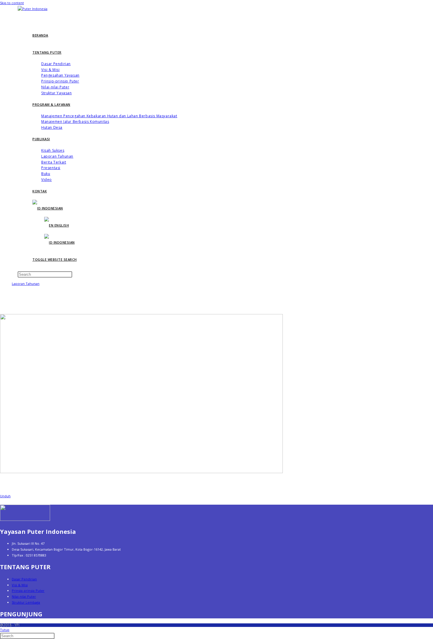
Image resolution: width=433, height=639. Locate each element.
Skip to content (12, 3)
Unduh (5, 496)
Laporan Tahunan (25, 283)
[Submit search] (57, 637)
